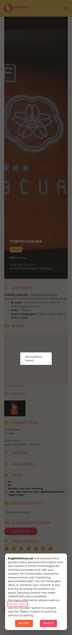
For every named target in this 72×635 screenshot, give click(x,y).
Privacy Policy (17, 604)
